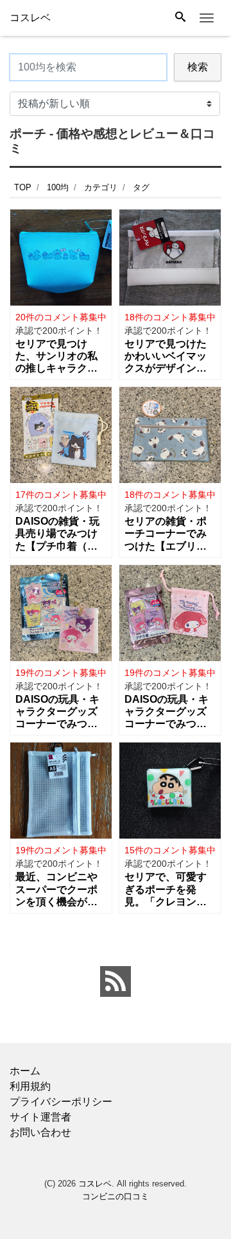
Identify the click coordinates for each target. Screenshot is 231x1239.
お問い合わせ (40, 1132)
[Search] (180, 18)
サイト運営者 (40, 1117)
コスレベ (95, 1183)
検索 (197, 67)
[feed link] (115, 981)
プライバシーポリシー (61, 1101)
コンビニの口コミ (115, 1196)
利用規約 (30, 1086)
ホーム (25, 1070)
